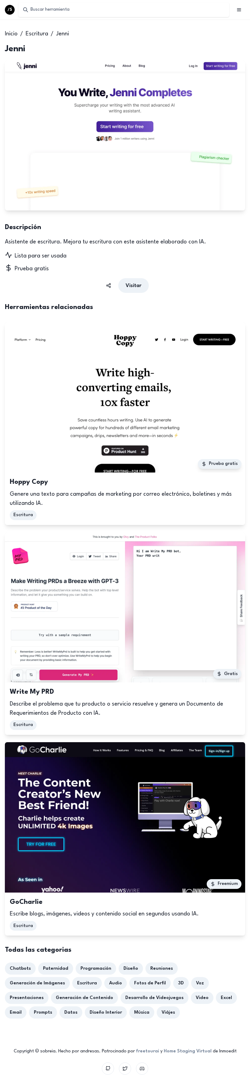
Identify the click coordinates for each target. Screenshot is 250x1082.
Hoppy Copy (29, 482)
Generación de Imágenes (37, 983)
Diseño (130, 968)
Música (141, 1012)
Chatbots (20, 968)
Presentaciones (27, 998)
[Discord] (142, 1068)
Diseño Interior (106, 1012)
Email (16, 1012)
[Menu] (239, 10)
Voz (200, 983)
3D (181, 983)
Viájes (168, 1012)
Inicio (11, 34)
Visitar (133, 285)
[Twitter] (125, 1068)
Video (202, 998)
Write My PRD (32, 691)
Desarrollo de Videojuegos (154, 998)
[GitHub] (108, 1068)
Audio (115, 983)
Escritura (37, 34)
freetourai (147, 1051)
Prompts (43, 1012)
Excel (226, 998)
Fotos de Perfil (150, 983)
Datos (70, 1012)
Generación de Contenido (84, 998)
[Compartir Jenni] (108, 285)
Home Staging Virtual (188, 1051)
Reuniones (161, 968)
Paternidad (55, 968)
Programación (95, 968)
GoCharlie (26, 902)
